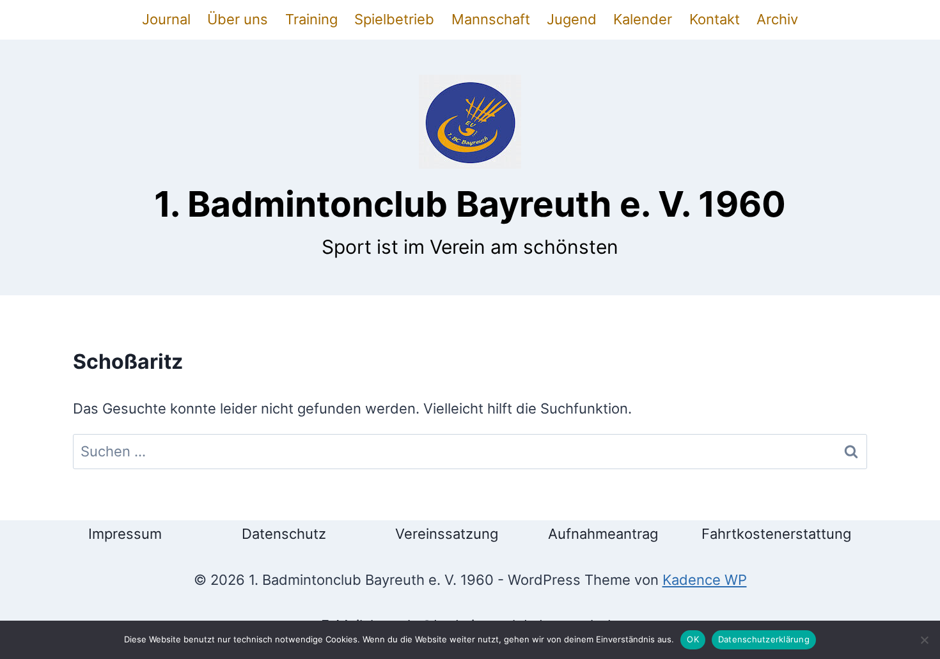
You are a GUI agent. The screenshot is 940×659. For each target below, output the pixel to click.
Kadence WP (704, 579)
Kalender (642, 19)
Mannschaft (490, 19)
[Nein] (924, 639)
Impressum (125, 533)
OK (693, 639)
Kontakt (714, 19)
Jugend (572, 19)
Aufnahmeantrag (603, 533)
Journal (166, 19)
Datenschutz (284, 533)
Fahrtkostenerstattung (776, 533)
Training (311, 19)
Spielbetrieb (394, 19)
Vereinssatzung (446, 533)
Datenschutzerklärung (764, 639)
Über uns (237, 19)
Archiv (777, 19)
